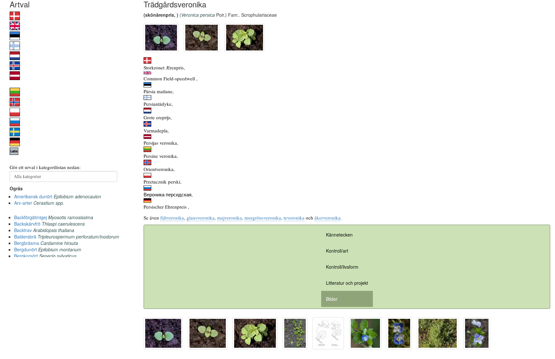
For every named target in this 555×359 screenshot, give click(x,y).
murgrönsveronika (262, 217)
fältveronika (172, 217)
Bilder (332, 299)
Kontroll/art (337, 250)
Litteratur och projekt (347, 283)
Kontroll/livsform (342, 267)
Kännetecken (339, 234)
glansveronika (201, 217)
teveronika (294, 217)
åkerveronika (327, 217)
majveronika (229, 217)
